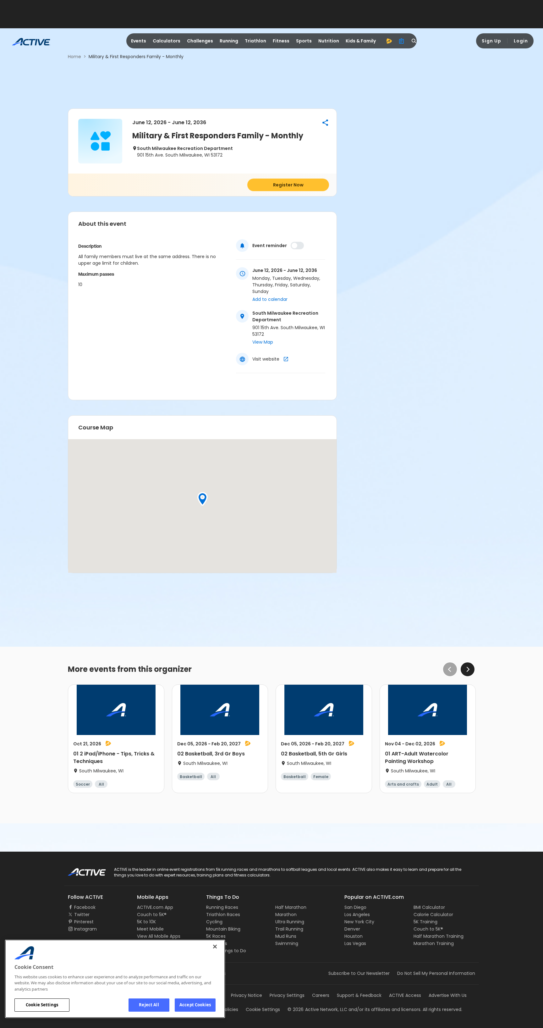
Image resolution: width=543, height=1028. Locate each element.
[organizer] (401, 41)
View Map (262, 342)
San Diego (355, 907)
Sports (304, 41)
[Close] (215, 946)
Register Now (288, 185)
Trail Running (289, 929)
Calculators (166, 41)
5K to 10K (146, 922)
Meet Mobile (150, 929)
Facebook (85, 907)
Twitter (82, 914)
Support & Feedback (359, 995)
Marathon (286, 914)
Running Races (222, 907)
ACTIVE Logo (81, 870)
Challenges (200, 41)
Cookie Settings (42, 1005)
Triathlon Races (223, 914)
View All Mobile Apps (158, 936)
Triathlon (255, 41)
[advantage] (389, 41)
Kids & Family (361, 41)
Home (74, 56)
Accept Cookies (195, 1005)
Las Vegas (355, 943)
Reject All (149, 1005)
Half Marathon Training (438, 936)
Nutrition (328, 41)
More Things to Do (226, 951)
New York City (359, 922)
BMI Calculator (429, 907)
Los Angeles (357, 914)
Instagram (85, 929)
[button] (325, 122)
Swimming (286, 943)
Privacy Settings (287, 995)
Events (138, 41)
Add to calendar (270, 299)
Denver (352, 929)
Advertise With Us (448, 995)
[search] (414, 41)
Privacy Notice (246, 995)
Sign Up (491, 41)
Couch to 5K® (152, 914)
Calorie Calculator (433, 914)
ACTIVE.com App (155, 907)
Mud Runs (285, 936)
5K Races (216, 936)
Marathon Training (434, 943)
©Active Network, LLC (317, 1009)
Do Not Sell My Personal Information (436, 973)
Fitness (281, 41)
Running (229, 41)
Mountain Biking (223, 929)
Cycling (214, 922)
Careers (320, 995)
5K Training (425, 922)
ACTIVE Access (405, 995)
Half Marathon (290, 907)
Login (521, 41)
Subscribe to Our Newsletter (359, 973)
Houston (353, 936)
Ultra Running (289, 922)
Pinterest (84, 922)
